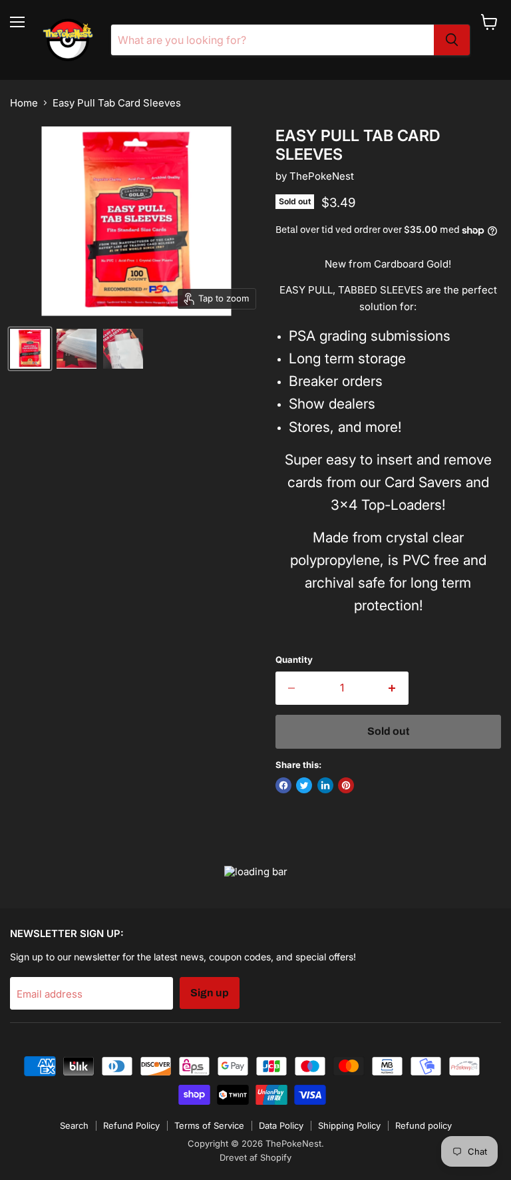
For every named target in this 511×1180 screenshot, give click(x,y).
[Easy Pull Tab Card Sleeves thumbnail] (30, 348)
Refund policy (423, 1125)
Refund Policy (131, 1125)
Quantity (294, 660)
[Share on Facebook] (283, 785)
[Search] (452, 40)
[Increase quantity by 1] (392, 688)
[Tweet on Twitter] (304, 785)
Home (24, 102)
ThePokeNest (321, 176)
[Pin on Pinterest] (346, 785)
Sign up (209, 992)
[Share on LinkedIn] (325, 785)
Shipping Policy (349, 1125)
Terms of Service (209, 1125)
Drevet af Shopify (255, 1157)
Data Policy (281, 1125)
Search (74, 1125)
